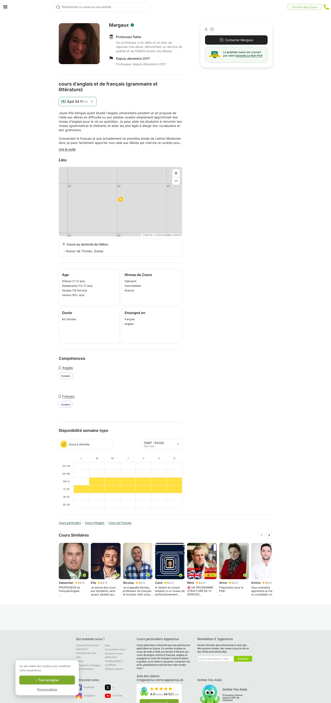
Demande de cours (86, 653)
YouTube (117, 695)
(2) (83, 582)
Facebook (89, 687)
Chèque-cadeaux (114, 668)
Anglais (67, 368)
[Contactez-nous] (326, 7)
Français (68, 396)
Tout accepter (48, 680)
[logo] (32, 7)
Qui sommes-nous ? (116, 649)
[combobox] (102, 7)
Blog (107, 645)
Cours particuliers (70, 522)
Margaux (119, 25)
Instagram (89, 695)
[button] (212, 29)
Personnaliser (47, 689)
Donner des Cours (304, 7)
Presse (80, 661)
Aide (78, 657)
